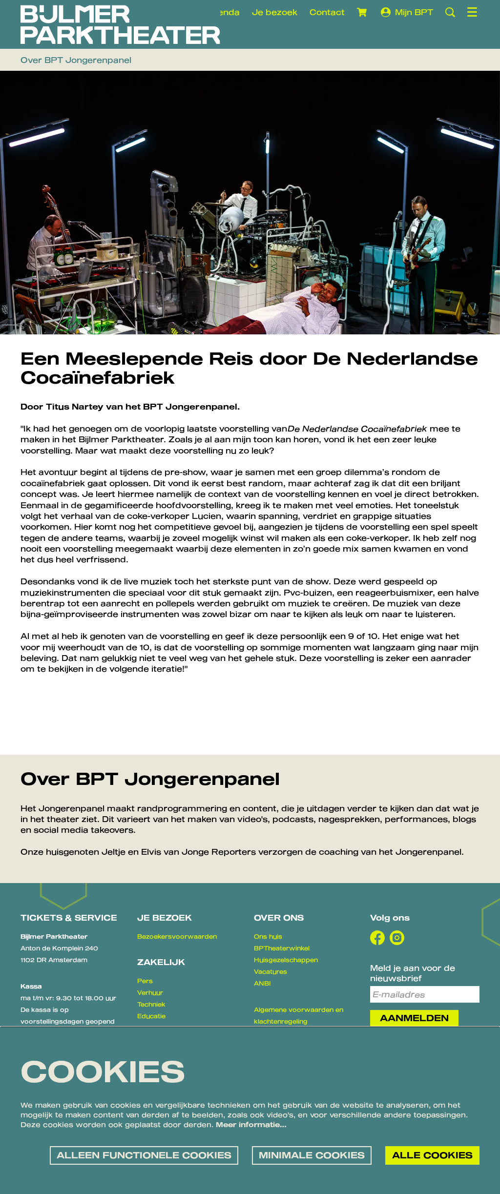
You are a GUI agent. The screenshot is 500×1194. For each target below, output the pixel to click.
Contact (327, 12)
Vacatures (270, 971)
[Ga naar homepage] (120, 24)
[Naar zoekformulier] (450, 12)
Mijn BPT (414, 12)
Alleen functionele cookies (144, 1155)
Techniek (151, 1004)
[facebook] (377, 937)
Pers (145, 980)
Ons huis (268, 936)
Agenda (223, 12)
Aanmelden (414, 1017)
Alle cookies (432, 1155)
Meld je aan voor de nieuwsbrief (412, 973)
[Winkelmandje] (362, 12)
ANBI (262, 983)
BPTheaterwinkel (282, 948)
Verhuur (150, 992)
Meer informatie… (251, 1124)
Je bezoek (274, 12)
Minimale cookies (312, 1155)
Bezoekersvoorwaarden (177, 936)
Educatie (151, 1015)
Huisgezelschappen (286, 959)
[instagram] (397, 937)
